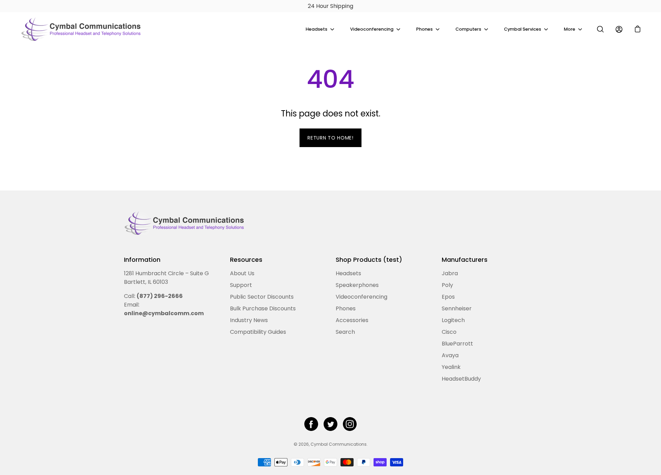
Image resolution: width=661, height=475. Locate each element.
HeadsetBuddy (461, 379)
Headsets (316, 29)
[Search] (600, 29)
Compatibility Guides (258, 332)
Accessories (352, 320)
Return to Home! (330, 137)
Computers (468, 29)
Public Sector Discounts (262, 297)
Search (345, 332)
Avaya (450, 355)
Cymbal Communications (339, 444)
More (569, 29)
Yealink (451, 367)
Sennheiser (457, 308)
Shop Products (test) (369, 260)
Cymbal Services (522, 29)
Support (241, 285)
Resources (246, 260)
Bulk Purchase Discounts (263, 308)
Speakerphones (357, 285)
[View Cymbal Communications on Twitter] (330, 424)
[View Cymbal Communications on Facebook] (311, 424)
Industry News (249, 320)
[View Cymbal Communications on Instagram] (350, 424)
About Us (242, 273)
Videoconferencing (372, 29)
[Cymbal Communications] (81, 29)
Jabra (450, 273)
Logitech (453, 320)
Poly (447, 285)
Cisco (449, 332)
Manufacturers (464, 260)
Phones (424, 29)
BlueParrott (457, 344)
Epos (448, 297)
